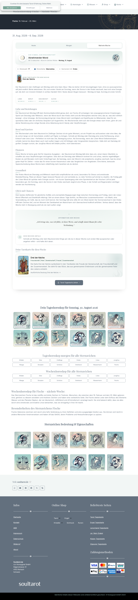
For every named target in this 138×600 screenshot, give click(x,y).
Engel (67, 518)
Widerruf (16, 544)
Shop (106, 5)
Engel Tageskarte (97, 523)
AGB (15, 528)
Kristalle (57, 523)
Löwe (97, 360)
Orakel (61, 5)
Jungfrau (116, 360)
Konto (119, 5)
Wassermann (97, 365)
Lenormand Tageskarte (99, 528)
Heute (33, 45)
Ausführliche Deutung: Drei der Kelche (46, 272)
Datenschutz (18, 539)
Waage (21, 365)
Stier (40, 360)
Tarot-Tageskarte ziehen (69, 283)
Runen (80, 523)
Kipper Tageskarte (97, 539)
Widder (21, 360)
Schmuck (70, 523)
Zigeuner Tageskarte (98, 544)
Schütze (59, 365)
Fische (116, 365)
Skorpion (40, 365)
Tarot (56, 518)
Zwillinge (59, 360)
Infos (16, 505)
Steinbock (78, 365)
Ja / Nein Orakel (96, 533)
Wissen (92, 5)
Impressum (17, 533)
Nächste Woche (104, 45)
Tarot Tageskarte (97, 517)
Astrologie (77, 5)
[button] (14, 488)
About (15, 550)
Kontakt (16, 523)
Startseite (17, 517)
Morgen (69, 45)
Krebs (78, 360)
